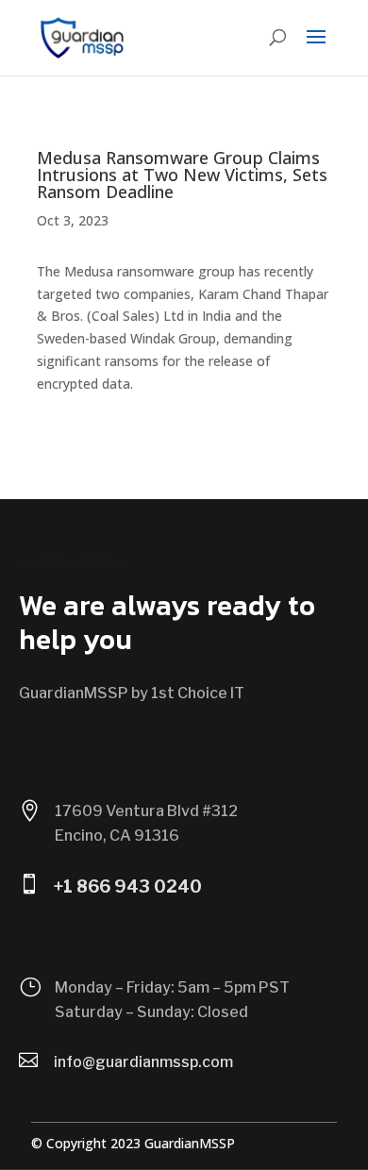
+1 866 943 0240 (128, 886)
